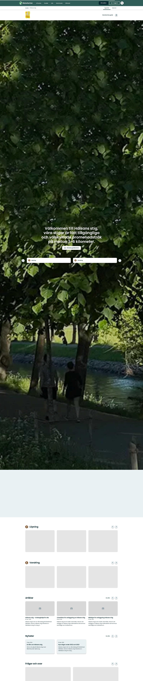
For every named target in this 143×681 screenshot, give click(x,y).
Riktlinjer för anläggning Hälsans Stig (100, 618)
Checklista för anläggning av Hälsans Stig (71, 618)
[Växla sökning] (122, 3)
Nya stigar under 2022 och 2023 (68, 644)
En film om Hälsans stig (34, 644)
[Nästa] (119, 260)
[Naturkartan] (25, 3)
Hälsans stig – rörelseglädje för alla (37, 618)
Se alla (108, 598)
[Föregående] (23, 260)
